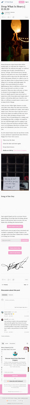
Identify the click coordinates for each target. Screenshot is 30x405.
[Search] (27, 343)
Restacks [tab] (11, 295)
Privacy (15, 398)
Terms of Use (23, 384)
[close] (26, 352)
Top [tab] (3, 343)
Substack (9, 403)
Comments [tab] (4, 295)
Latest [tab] (6, 343)
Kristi (5, 319)
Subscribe (21, 2)
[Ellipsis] (28, 312)
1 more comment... (5, 336)
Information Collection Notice (19, 386)
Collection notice (24, 398)
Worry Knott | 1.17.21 (7, 347)
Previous (6, 284)
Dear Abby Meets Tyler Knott (8, 349)
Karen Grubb (7, 312)
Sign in (27, 2)
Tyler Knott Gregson (9, 12)
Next (25, 284)
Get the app (20, 400)
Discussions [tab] (12, 343)
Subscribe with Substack (16, 381)
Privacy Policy (16, 387)
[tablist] (7, 294)
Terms (19, 398)
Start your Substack (12, 400)
